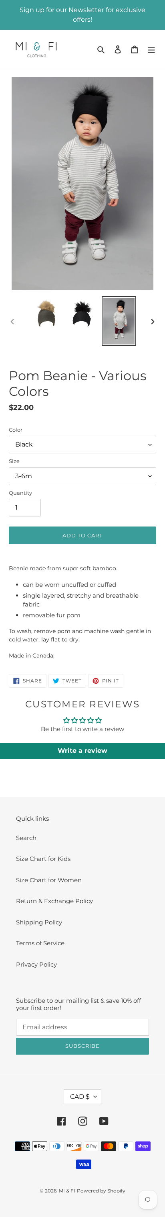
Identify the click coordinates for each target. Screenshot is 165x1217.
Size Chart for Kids (43, 859)
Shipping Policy (39, 922)
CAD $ (80, 1096)
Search (26, 838)
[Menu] (151, 49)
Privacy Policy (36, 964)
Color (15, 429)
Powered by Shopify (101, 1191)
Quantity (20, 493)
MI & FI (67, 1191)
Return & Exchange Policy (54, 901)
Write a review (82, 750)
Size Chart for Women (49, 880)
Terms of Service (40, 943)
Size (14, 461)
